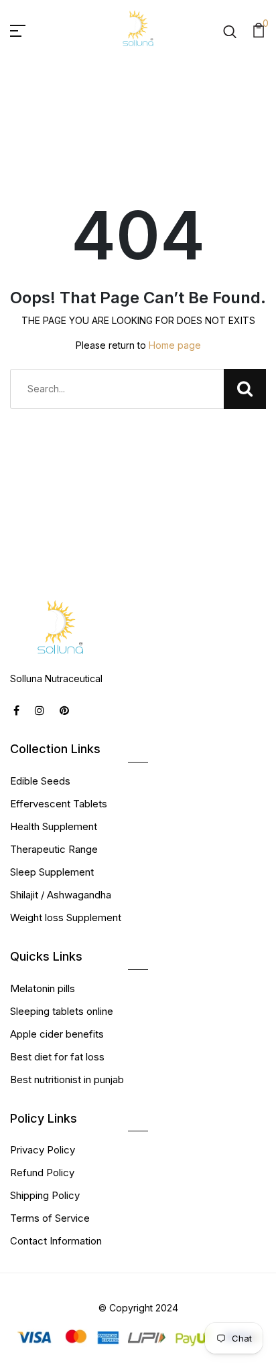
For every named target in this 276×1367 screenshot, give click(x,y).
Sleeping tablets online (61, 1011)
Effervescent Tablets (58, 803)
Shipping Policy (45, 1195)
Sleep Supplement (52, 872)
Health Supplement (53, 826)
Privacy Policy (42, 1149)
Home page (175, 345)
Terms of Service (50, 1218)
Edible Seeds (40, 781)
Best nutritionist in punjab (67, 1079)
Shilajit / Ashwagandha (60, 894)
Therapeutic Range (54, 849)
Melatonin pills (42, 988)
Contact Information (56, 1240)
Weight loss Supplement (65, 917)
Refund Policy (42, 1172)
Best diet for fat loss (57, 1056)
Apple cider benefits (57, 1034)
